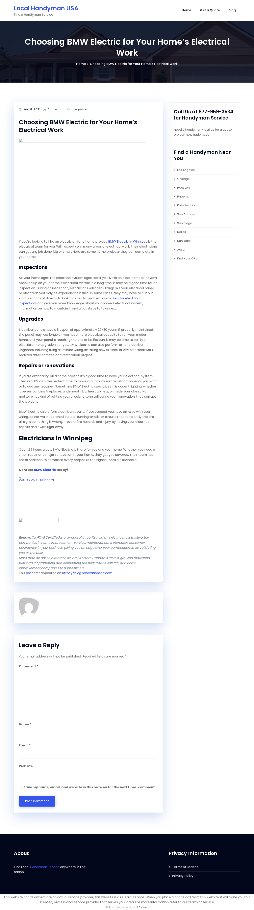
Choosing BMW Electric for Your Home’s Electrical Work (134, 64)
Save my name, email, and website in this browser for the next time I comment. (90, 787)
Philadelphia (186, 205)
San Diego (184, 223)
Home (186, 10)
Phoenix (183, 196)
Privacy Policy (182, 875)
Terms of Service (185, 867)
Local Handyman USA (46, 8)
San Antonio (186, 214)
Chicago (183, 179)
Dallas (181, 232)
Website (26, 766)
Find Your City (187, 258)
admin (52, 109)
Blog (232, 10)
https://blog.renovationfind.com (87, 573)
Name (25, 724)
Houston (183, 187)
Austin (181, 249)
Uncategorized (77, 109)
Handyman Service (44, 867)
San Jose (184, 241)
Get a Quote (210, 10)
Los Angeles (186, 170)
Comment (28, 666)
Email (25, 745)
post (29, 573)
